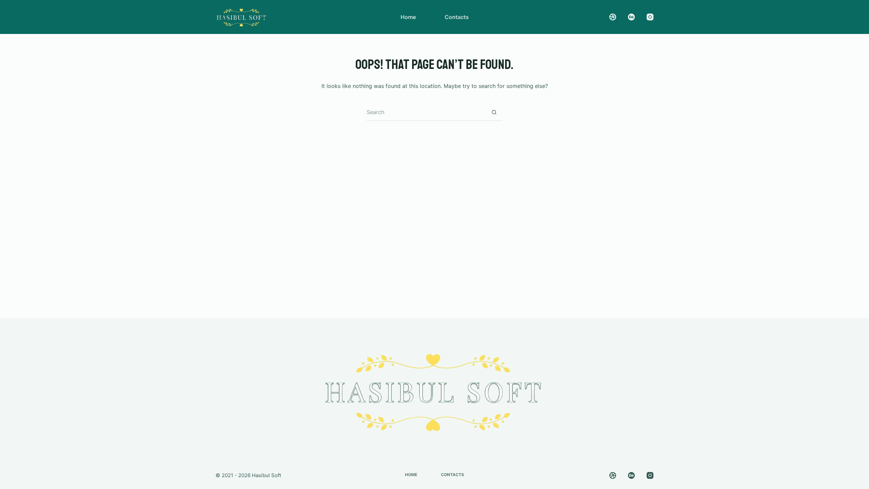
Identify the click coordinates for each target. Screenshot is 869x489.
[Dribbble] (612, 17)
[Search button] (493, 112)
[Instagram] (650, 17)
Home (408, 17)
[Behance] (631, 17)
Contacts (457, 17)
